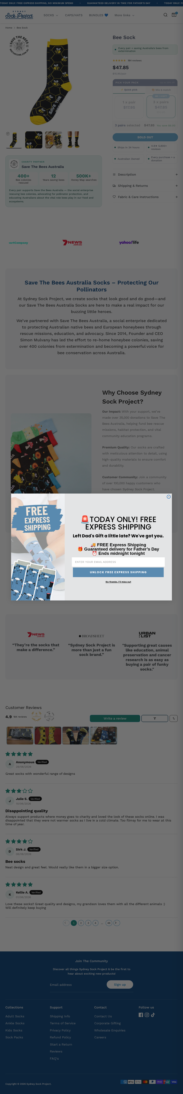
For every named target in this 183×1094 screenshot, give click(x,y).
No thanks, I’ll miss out (118, 581)
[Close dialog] (168, 497)
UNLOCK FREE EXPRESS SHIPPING (118, 572)
